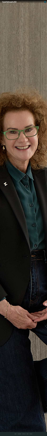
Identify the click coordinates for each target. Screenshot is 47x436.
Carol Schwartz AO (9, 2)
